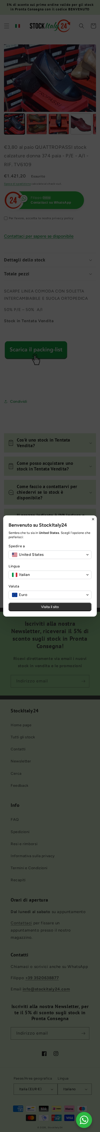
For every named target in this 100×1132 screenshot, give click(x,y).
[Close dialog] (93, 519)
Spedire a (17, 546)
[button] (50, 554)
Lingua (14, 566)
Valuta (14, 586)
